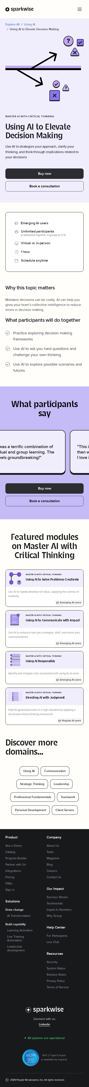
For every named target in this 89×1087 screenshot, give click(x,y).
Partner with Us (15, 864)
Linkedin (44, 1024)
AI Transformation (18, 916)
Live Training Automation (15, 938)
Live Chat (53, 942)
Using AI (29, 24)
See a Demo (13, 846)
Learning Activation (20, 930)
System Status (56, 968)
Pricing (9, 877)
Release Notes (56, 974)
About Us (53, 846)
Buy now (44, 174)
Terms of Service (58, 987)
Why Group (54, 916)
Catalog (10, 852)
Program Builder (16, 858)
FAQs (9, 883)
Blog (50, 864)
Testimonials (55, 903)
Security (52, 962)
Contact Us (54, 877)
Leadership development (16, 948)
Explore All (12, 24)
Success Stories (57, 897)
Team (50, 852)
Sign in (9, 890)
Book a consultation (44, 186)
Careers (52, 871)
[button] (79, 9)
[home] (19, 9)
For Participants (57, 936)
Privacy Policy (56, 981)
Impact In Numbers (59, 910)
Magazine (53, 858)
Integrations (13, 871)
